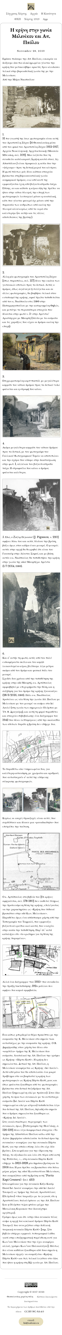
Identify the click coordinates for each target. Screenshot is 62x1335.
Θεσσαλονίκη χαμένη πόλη (20, 1296)
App (45, 19)
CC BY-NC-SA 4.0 (34, 1311)
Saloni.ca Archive (31, 3)
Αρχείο (34, 13)
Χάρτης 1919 (31, 19)
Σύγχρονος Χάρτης (16, 13)
